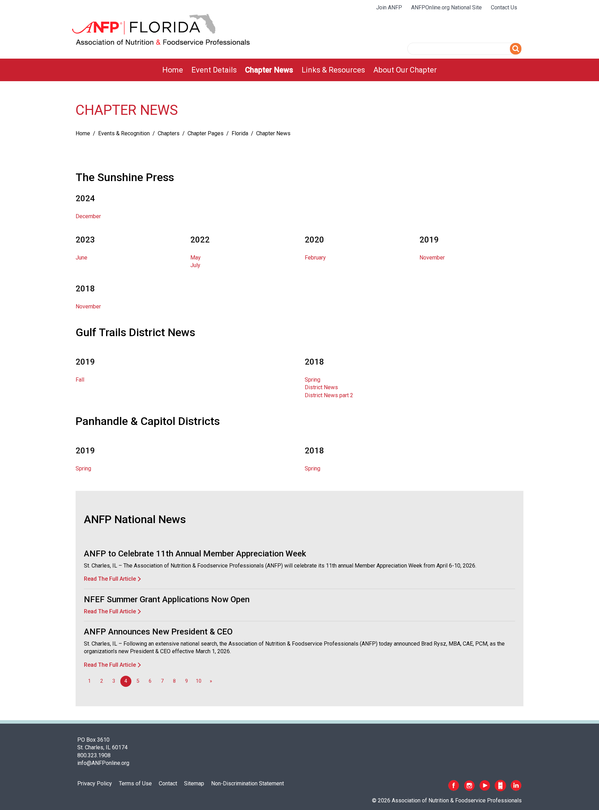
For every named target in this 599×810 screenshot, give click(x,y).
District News (321, 387)
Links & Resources (333, 70)
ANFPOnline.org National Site (446, 7)
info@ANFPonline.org (103, 763)
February (315, 257)
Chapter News (269, 70)
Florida (240, 133)
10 (198, 681)
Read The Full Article (110, 578)
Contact (168, 783)
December (88, 216)
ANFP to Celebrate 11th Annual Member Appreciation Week (195, 554)
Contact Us (504, 7)
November (432, 257)
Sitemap (194, 783)
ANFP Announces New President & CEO (158, 632)
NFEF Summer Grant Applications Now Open (167, 599)
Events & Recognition (124, 133)
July (195, 265)
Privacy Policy (94, 783)
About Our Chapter (405, 70)
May (195, 257)
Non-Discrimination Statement (247, 783)
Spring (312, 379)
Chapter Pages (206, 133)
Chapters (169, 133)
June (81, 257)
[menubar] (299, 70)
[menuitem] (172, 70)
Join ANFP (389, 7)
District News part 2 (329, 395)
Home (172, 70)
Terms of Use (135, 783)
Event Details (214, 70)
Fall (80, 379)
